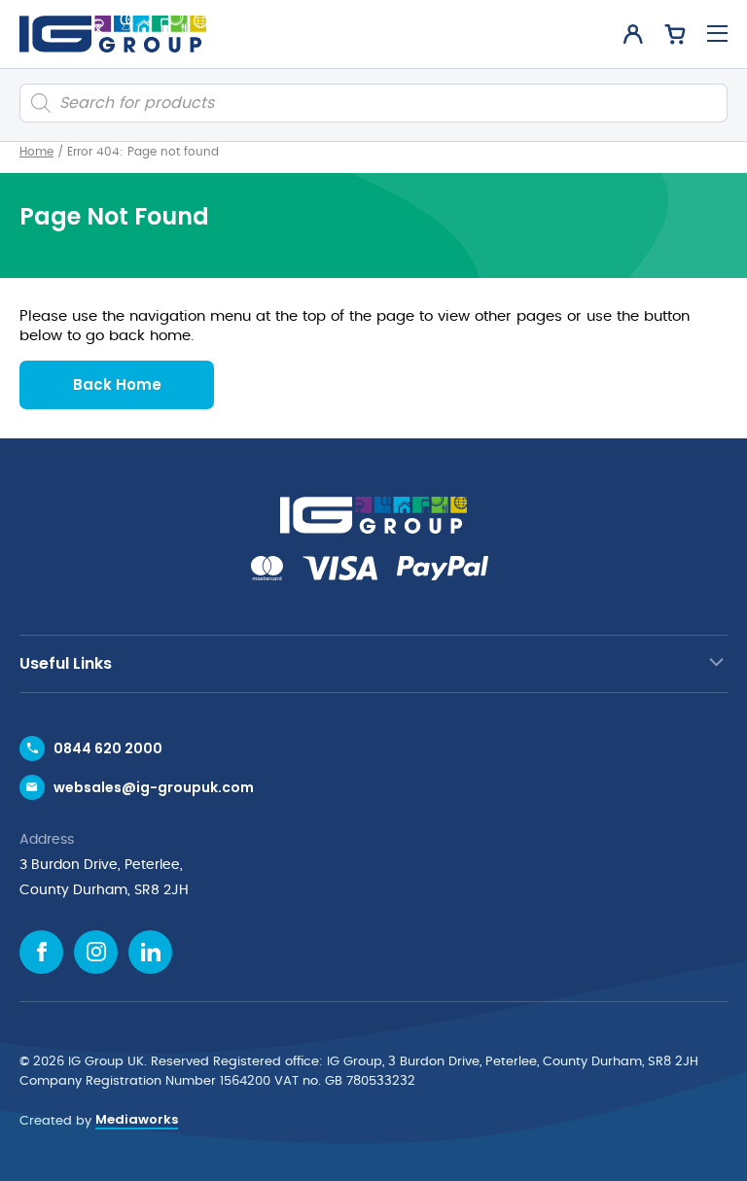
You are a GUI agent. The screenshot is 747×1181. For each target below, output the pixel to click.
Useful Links (65, 663)
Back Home (117, 384)
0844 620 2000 (107, 748)
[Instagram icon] (96, 952)
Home (36, 151)
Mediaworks (136, 1119)
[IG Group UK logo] (112, 34)
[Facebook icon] (41, 952)
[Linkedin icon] (150, 952)
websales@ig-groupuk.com (153, 787)
